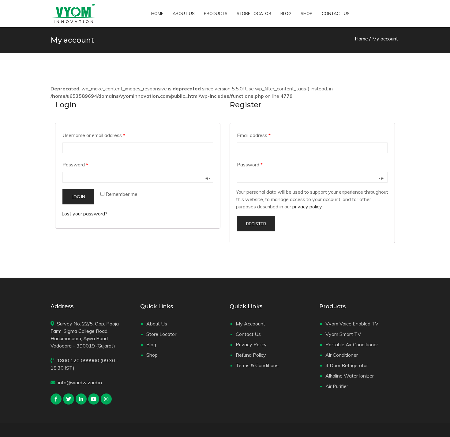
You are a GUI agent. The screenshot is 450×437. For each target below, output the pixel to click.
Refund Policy (251, 355)
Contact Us (336, 13)
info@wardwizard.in (80, 382)
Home (157, 13)
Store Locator (254, 13)
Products (215, 13)
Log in (78, 197)
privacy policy (307, 206)
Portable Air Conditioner (351, 344)
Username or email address (93, 135)
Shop (307, 13)
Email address (254, 135)
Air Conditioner (341, 355)
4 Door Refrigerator (346, 365)
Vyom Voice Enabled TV (351, 324)
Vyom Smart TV (343, 334)
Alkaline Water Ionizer (349, 376)
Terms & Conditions (257, 365)
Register (256, 223)
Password (75, 165)
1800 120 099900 (78, 360)
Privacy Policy (251, 344)
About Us (184, 13)
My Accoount (250, 324)
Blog (285, 13)
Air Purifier (336, 386)
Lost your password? (84, 214)
